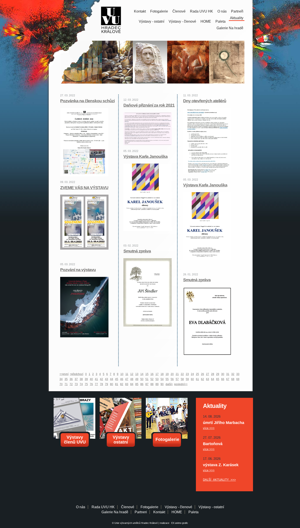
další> (169, 384)
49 (136, 379)
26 (202, 374)
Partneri (141, 512)
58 (182, 379)
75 (86, 384)
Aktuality (236, 18)
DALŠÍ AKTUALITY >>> (219, 479)
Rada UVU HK (201, 11)
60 (192, 379)
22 (182, 374)
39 (86, 379)
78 (101, 384)
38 (81, 379)
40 (91, 379)
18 (162, 374)
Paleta (220, 21)
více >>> (209, 428)
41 (96, 379)
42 (101, 379)
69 (237, 379)
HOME (206, 21)
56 (172, 379)
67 (227, 379)
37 (76, 379)
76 (91, 384)
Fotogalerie (159, 11)
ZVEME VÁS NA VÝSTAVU (84, 187)
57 (177, 379)
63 (207, 379)
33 (237, 374)
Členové (179, 11)
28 (212, 374)
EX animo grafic (179, 523)
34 (61, 379)
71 (66, 384)
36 (71, 379)
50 (141, 379)
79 (106, 384)
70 (61, 384)
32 (232, 374)
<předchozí (76, 374)
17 (157, 374)
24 (192, 374)
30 (222, 374)
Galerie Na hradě (114, 512)
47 (126, 379)
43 (106, 379)
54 (162, 379)
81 (116, 384)
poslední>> (181, 384)
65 (217, 379)
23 (187, 374)
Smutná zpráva (197, 280)
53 (157, 379)
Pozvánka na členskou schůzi (87, 101)
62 (202, 379)
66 (222, 379)
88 (152, 384)
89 (157, 384)
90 (162, 384)
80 (111, 384)
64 (212, 379)
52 (152, 379)
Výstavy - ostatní (151, 21)
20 (172, 374)
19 (167, 374)
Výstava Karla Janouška (205, 185)
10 (121, 374)
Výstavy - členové (182, 21)
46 (121, 379)
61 (197, 379)
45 (116, 379)
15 (146, 374)
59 (187, 379)
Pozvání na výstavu (78, 269)
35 (66, 379)
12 (131, 374)
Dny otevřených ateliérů (204, 101)
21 (177, 374)
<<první (64, 374)
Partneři (237, 11)
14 (141, 374)
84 (131, 384)
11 (126, 374)
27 (207, 374)
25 (197, 374)
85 (136, 384)
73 (76, 384)
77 (96, 384)
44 (111, 379)
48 (131, 379)
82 (121, 384)
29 (217, 374)
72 (71, 384)
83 (126, 384)
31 (227, 374)
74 (81, 384)
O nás (222, 11)
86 (141, 384)
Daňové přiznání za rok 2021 (149, 105)
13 (136, 374)
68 (232, 379)
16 (152, 374)
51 (146, 379)
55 (167, 379)
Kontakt (140, 11)
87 (146, 384)
